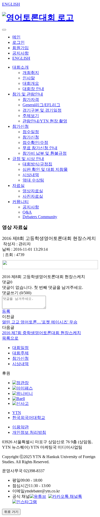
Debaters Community (40, 217)
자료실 (18, 185)
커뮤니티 (20, 201)
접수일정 (31, 132)
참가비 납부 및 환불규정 (45, 153)
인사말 (29, 78)
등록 (6, 311)
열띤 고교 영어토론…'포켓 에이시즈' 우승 (39, 322)
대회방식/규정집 (37, 164)
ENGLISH (11, 4)
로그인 (18, 42)
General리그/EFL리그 (41, 105)
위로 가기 (11, 512)
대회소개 (20, 67)
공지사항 (20, 53)
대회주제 (20, 353)
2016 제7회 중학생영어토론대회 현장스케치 (41, 333)
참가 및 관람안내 (27, 94)
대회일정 (20, 347)
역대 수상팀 (33, 180)
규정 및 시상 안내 (28, 158)
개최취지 (31, 72)
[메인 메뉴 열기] (4, 29)
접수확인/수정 (35, 142)
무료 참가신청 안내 (40, 148)
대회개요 (31, 83)
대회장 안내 (33, 89)
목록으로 (10, 338)
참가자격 (31, 99)
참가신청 (20, 126)
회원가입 (20, 48)
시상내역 (31, 175)
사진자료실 (33, 196)
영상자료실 (33, 191)
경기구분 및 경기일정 (42, 110)
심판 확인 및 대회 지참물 (45, 169)
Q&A (27, 212)
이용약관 (20, 427)
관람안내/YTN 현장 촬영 (45, 121)
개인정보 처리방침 (29, 432)
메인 (16, 37)
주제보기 (31, 115)
